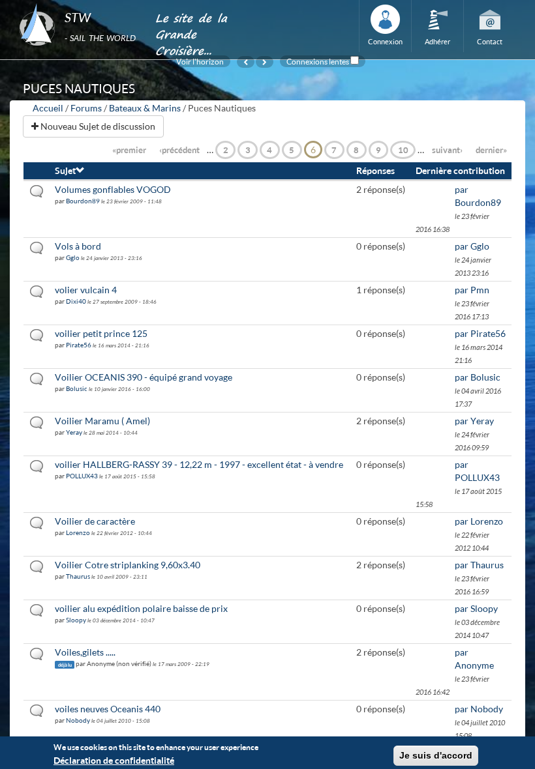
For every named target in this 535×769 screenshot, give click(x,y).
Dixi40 (76, 301)
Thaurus (78, 576)
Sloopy (76, 620)
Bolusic (76, 388)
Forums (86, 107)
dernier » (491, 150)
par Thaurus (479, 564)
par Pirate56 (480, 333)
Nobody (78, 720)
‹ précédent (179, 150)
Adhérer (437, 41)
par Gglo (472, 246)
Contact (489, 41)
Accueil (48, 107)
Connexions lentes (317, 61)
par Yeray (474, 420)
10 (403, 150)
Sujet (65, 170)
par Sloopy (476, 608)
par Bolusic (477, 377)
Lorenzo (78, 532)
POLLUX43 (82, 476)
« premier (129, 150)
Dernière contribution (460, 170)
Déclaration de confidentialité (114, 760)
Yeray (74, 432)
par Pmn (472, 289)
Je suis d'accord (435, 755)
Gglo (73, 257)
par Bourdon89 (478, 196)
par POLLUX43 (477, 471)
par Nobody (479, 708)
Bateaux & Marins (145, 107)
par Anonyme (474, 658)
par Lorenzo (479, 521)
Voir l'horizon (200, 61)
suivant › (447, 150)
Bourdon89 (83, 201)
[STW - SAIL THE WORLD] (79, 4)
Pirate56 (78, 345)
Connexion (385, 41)
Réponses (375, 170)
